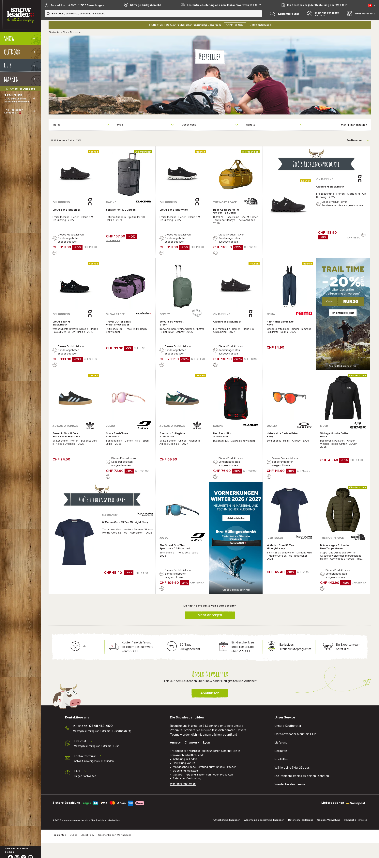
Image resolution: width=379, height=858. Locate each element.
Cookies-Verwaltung (328, 820)
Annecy (175, 742)
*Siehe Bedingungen (343, 366)
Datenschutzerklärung (300, 820)
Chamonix (192, 742)
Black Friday (87, 835)
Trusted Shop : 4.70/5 (63, 5)
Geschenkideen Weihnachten (114, 835)
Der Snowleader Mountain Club (295, 734)
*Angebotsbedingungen (226, 820)
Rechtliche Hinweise (355, 820)
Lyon (206, 742)
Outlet (73, 835)
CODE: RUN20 (234, 25)
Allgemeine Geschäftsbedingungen (264, 820)
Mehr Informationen (183, 783)
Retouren (281, 750)
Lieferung (281, 742)
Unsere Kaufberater (288, 725)
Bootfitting (282, 759)
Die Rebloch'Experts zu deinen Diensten (302, 775)
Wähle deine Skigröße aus (292, 767)
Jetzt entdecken (260, 25)
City (65, 32)
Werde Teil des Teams (290, 784)
